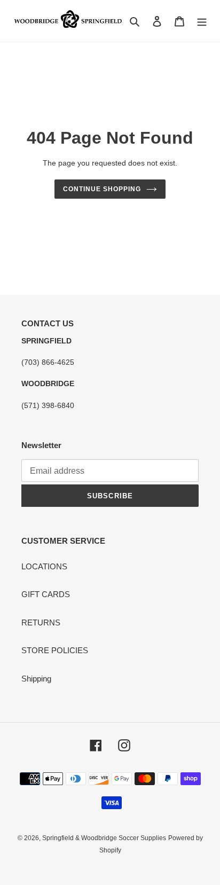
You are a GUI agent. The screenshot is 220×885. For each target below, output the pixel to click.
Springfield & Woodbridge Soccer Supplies (104, 838)
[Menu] (202, 21)
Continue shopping (102, 189)
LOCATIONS (44, 566)
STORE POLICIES (54, 650)
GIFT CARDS (45, 594)
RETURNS (40, 622)
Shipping (36, 678)
